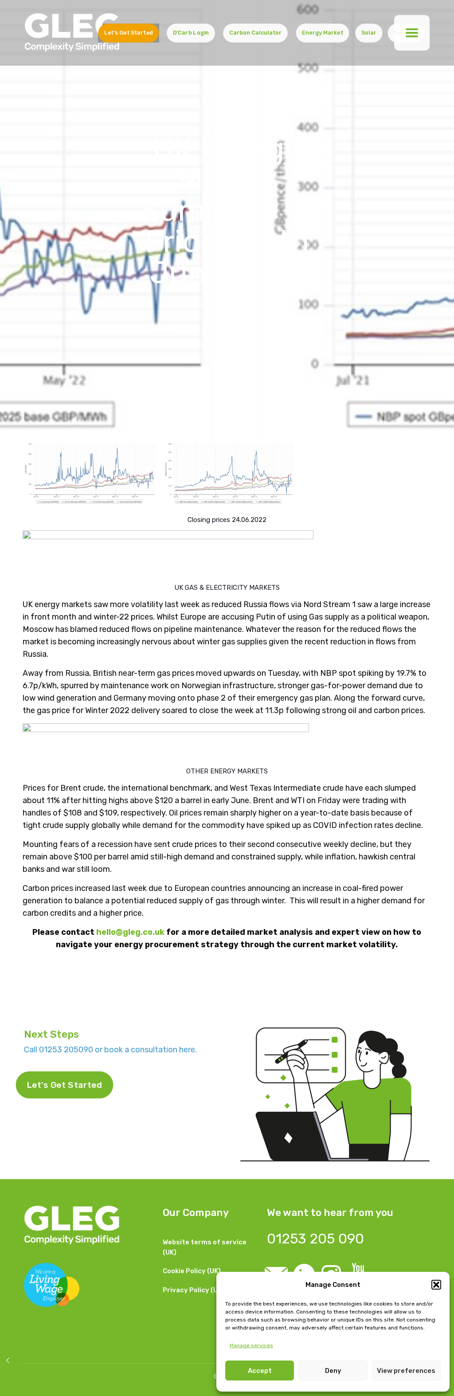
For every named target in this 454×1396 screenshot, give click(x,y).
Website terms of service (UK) (205, 1247)
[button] (436, 1284)
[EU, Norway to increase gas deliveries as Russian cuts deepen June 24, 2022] (8, 1360)
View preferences (406, 1371)
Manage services (251, 1345)
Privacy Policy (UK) (193, 1290)
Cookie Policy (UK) (192, 1271)
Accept (260, 1371)
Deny (333, 1371)
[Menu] (412, 33)
